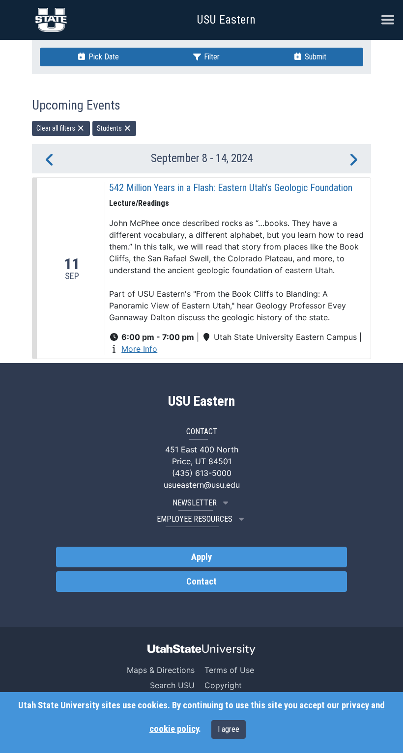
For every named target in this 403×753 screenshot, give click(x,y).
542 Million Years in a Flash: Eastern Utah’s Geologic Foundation (230, 188)
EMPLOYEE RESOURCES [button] (194, 519)
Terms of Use (229, 670)
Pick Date (102, 56)
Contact (201, 581)
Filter (211, 56)
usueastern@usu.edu (202, 485)
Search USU (172, 685)
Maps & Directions (161, 670)
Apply (201, 557)
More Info (139, 349)
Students (110, 128)
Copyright (223, 685)
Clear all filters (56, 128)
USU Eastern (226, 20)
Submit (314, 56)
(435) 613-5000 (201, 473)
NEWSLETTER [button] (195, 503)
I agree (228, 729)
